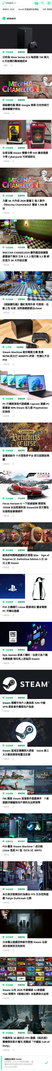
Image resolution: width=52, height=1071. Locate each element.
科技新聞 (21, 247)
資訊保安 (21, 841)
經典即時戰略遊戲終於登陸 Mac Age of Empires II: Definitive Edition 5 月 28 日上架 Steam (26, 559)
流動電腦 (19, 347)
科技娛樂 (9, 52)
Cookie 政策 (12, 1066)
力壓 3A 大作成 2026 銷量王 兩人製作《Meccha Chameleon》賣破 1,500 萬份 (25, 204)
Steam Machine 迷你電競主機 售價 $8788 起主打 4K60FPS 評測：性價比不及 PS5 (26, 356)
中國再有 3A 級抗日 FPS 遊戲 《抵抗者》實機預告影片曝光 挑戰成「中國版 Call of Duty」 (26, 1041)
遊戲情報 (21, 52)
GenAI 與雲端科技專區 (28, 9)
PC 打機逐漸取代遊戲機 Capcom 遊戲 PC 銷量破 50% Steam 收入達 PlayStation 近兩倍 (26, 407)
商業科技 (9, 841)
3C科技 (9, 347)
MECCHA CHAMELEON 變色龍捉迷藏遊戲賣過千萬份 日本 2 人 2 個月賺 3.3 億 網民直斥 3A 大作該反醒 (26, 256)
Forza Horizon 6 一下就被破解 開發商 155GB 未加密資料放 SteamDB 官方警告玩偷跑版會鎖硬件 (26, 507)
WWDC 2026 (8, 9)
